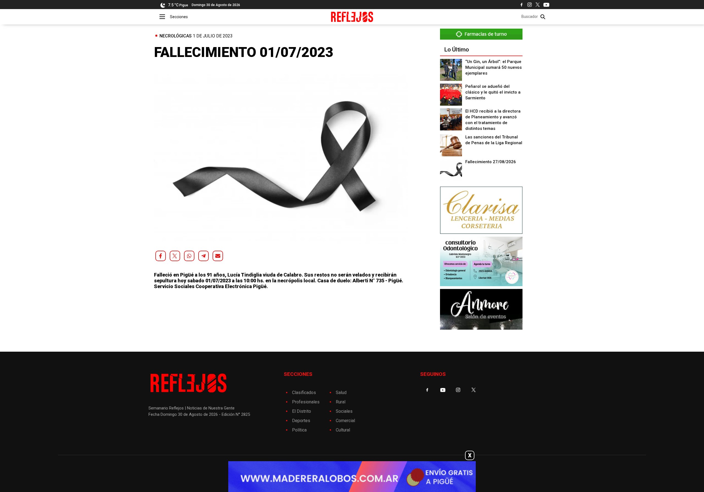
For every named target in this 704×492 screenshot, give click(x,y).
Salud (341, 392)
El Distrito (301, 411)
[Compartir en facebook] (160, 256)
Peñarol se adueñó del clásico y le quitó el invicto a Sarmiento (493, 92)
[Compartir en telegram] (203, 256)
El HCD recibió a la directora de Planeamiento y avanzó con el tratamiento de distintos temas (493, 120)
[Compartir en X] (175, 256)
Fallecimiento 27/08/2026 (490, 161)
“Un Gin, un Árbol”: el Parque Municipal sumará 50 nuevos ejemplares (493, 67)
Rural (340, 401)
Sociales (344, 411)
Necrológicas (176, 36)
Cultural (343, 430)
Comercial (345, 420)
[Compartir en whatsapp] (189, 256)
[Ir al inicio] (352, 16)
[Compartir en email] (218, 256)
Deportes (301, 420)
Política (299, 430)
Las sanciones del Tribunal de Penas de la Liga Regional (493, 140)
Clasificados (304, 392)
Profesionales (306, 401)
